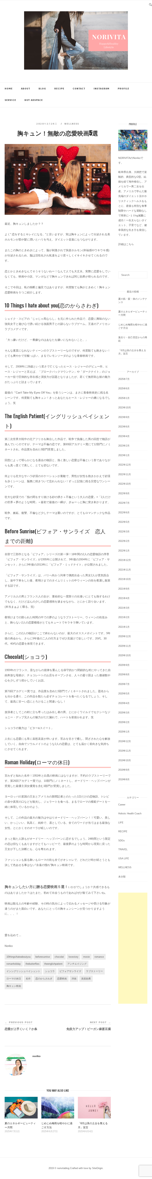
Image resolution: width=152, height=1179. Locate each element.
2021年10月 (124, 579)
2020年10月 (124, 655)
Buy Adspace (33, 99)
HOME (9, 88)
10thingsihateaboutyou (18, 956)
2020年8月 (124, 674)
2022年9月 (124, 493)
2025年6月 (124, 388)
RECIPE (59, 88)
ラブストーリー (94, 971)
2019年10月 (124, 760)
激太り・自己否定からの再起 (132, 339)
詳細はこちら (126, 244)
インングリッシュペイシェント (23, 971)
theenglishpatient (53, 963)
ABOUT (25, 88)
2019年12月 (124, 741)
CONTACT (79, 88)
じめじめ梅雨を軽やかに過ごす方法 (132, 326)
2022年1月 (124, 550)
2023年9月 (124, 417)
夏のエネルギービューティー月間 (132, 313)
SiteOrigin (97, 1168)
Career (121, 804)
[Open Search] (150, 4)
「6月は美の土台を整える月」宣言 (132, 352)
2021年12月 (124, 560)
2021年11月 (124, 569)
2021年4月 (124, 598)
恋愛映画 (62, 978)
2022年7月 (124, 502)
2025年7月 (124, 379)
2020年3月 (124, 712)
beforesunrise (42, 956)
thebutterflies (32, 963)
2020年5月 (124, 693)
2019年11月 (124, 750)
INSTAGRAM (101, 88)
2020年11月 (124, 646)
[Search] (143, 273)
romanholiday (13, 963)
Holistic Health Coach (129, 813)
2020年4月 (124, 703)
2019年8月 (124, 779)
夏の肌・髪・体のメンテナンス (132, 300)
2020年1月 (124, 731)
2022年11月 (124, 474)
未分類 (121, 876)
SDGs (121, 840)
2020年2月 (124, 722)
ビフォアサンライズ (70, 971)
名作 (28, 978)
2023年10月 (124, 407)
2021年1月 (124, 627)
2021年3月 (124, 607)
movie (86, 956)
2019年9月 (124, 769)
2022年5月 (124, 522)
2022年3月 (124, 531)
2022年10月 (124, 483)
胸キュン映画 (13, 986)
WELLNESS (71, 123)
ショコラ (50, 971)
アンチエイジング (77, 963)
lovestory (73, 956)
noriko (36, 1056)
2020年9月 (124, 665)
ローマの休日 (13, 978)
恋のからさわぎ (43, 978)
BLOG (42, 88)
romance (99, 956)
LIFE (120, 822)
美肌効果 (86, 978)
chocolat (59, 956)
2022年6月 (124, 512)
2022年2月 (124, 541)
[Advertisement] (132, 948)
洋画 (74, 978)
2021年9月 (124, 588)
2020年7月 (124, 684)
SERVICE (10, 99)
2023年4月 (124, 436)
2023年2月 (124, 445)
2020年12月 (124, 636)
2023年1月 (124, 455)
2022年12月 (124, 464)
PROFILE (123, 88)
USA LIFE (123, 858)
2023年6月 (124, 426)
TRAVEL (123, 849)
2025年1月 (124, 398)
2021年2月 (124, 617)
